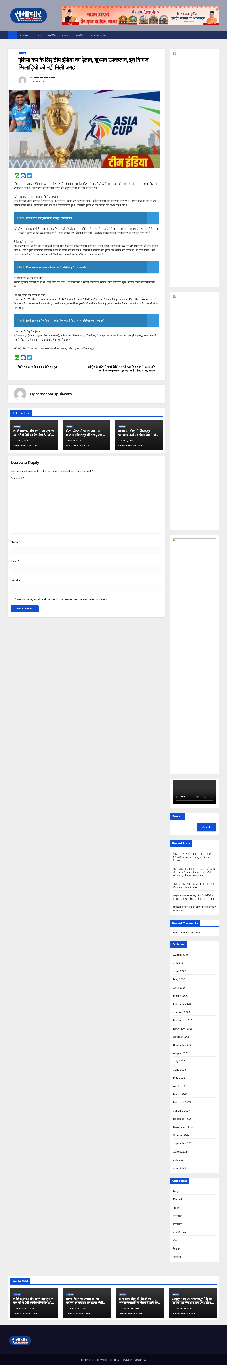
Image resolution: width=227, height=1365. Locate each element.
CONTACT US (98, 35)
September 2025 (183, 1045)
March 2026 (180, 995)
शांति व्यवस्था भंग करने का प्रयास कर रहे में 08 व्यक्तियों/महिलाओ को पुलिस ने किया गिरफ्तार (33, 435)
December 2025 (182, 1020)
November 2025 (183, 1028)
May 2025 (179, 1077)
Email (15, 561)
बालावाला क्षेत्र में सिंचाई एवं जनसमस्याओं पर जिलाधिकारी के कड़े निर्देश (137, 435)
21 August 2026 (25, 1308)
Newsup (126, 1360)
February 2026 (182, 1004)
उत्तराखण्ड (24, 35)
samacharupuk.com (44, 77)
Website (15, 580)
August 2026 (180, 954)
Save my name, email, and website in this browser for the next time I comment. (61, 599)
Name (15, 542)
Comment (17, 478)
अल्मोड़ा (176, 1207)
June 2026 (179, 971)
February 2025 (182, 1102)
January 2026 (181, 1012)
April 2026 (179, 987)
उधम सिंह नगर (179, 1232)
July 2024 (179, 1159)
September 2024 (183, 1143)
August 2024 (181, 1151)
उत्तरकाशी (177, 1215)
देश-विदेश (52, 35)
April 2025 (179, 1086)
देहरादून (176, 1248)
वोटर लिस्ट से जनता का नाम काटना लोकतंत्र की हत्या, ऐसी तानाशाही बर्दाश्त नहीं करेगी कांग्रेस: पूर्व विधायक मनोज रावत (194, 872)
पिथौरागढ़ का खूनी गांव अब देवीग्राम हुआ (37, 367)
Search (177, 816)
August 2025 (180, 1053)
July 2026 (179, 963)
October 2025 (181, 1036)
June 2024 (179, 1168)
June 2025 (179, 1069)
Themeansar (139, 1360)
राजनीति (79, 35)
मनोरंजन (65, 35)
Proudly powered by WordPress (96, 1360)
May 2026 (179, 979)
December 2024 (183, 1118)
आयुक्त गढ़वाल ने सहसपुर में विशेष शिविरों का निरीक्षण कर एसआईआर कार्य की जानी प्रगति (192, 1302)
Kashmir (178, 1199)
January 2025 (181, 1110)
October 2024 (181, 1135)
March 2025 (180, 1094)
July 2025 (179, 1061)
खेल (39, 35)
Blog (176, 1191)
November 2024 (183, 1127)
